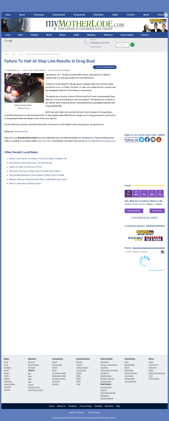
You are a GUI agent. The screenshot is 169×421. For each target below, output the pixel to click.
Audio (151, 362)
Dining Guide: (106, 359)
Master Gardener (106, 398)
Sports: (31, 370)
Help (118, 406)
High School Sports (35, 390)
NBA (30, 379)
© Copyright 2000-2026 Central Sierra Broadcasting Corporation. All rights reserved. (84, 418)
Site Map (98, 406)
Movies (79, 362)
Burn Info (105, 43)
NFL (29, 374)
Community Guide (59, 373)
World (48, 35)
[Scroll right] (166, 15)
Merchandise (129, 365)
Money (62, 35)
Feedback (72, 406)
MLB (30, 376)
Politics (7, 379)
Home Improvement (108, 393)
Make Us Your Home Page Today (140, 135)
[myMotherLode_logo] (84, 24)
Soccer (31, 385)
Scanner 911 (153, 365)
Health (115, 15)
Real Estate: (105, 384)
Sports (22, 15)
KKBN (78, 381)
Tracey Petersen (21, 131)
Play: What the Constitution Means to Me (144, 201)
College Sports (34, 387)
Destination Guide (59, 376)
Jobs (126, 362)
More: (151, 359)
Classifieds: (130, 359)
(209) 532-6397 (44, 141)
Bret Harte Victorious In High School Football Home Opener (35, 171)
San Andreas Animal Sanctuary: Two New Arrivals (30, 163)
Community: (57, 359)
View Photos (25, 108)
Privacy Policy (85, 406)
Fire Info (55, 384)
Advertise (109, 406)
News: (6, 359)
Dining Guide (79, 15)
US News (34, 35)
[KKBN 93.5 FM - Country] (153, 238)
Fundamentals (105, 387)
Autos (127, 368)
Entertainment (59, 15)
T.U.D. (151, 376)
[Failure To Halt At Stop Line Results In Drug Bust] (24, 102)
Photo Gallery (154, 379)
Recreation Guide (58, 379)
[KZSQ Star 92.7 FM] (134, 238)
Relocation (104, 396)
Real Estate (99, 15)
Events (54, 362)
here (102, 124)
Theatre (79, 365)
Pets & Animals (130, 381)
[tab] (128, 193)
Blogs (54, 370)
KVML (78, 376)
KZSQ (78, 379)
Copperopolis (105, 381)
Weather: (32, 359)
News (8, 15)
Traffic (76, 35)
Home (51, 406)
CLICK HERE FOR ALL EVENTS (145, 217)
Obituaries (108, 35)
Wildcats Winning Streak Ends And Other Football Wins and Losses (38, 179)
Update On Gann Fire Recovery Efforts (25, 167)
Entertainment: (83, 359)
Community (39, 15)
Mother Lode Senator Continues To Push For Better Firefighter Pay (38, 158)
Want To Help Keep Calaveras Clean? (25, 183)
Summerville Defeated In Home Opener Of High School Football (36, 175)
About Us (61, 406)
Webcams (91, 35)
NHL (29, 382)
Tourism (145, 35)
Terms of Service (76, 412)
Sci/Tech (7, 387)
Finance (103, 390)
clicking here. (88, 138)
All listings (104, 362)
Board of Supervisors (157, 373)
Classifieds (163, 15)
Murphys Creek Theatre (135, 204)
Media (146, 15)
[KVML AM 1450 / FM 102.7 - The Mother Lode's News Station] (145, 232)
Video (151, 370)
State (20, 35)
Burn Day (31, 362)
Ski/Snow (32, 368)
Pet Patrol (56, 381)
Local (7, 35)
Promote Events (131, 373)
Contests (131, 15)
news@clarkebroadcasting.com (101, 141)
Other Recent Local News (21, 152)
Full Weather (95, 43)
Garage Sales (130, 379)
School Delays (127, 35)
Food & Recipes (82, 368)
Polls (78, 384)
